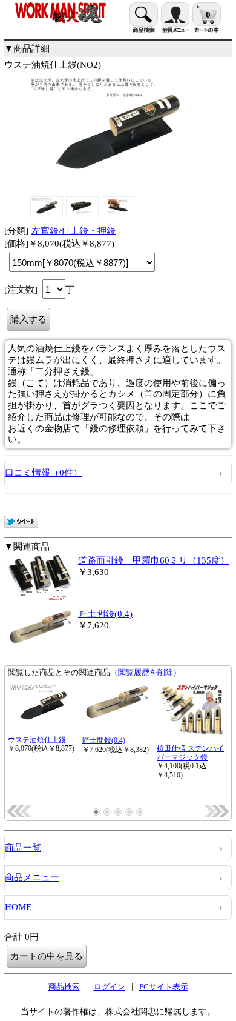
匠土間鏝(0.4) (105, 614)
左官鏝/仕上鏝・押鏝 (73, 231)
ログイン (109, 986)
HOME (18, 907)
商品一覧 (23, 848)
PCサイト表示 (163, 986)
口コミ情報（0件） (43, 472)
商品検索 (64, 986)
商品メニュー (32, 877)
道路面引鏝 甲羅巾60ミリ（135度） (153, 560)
